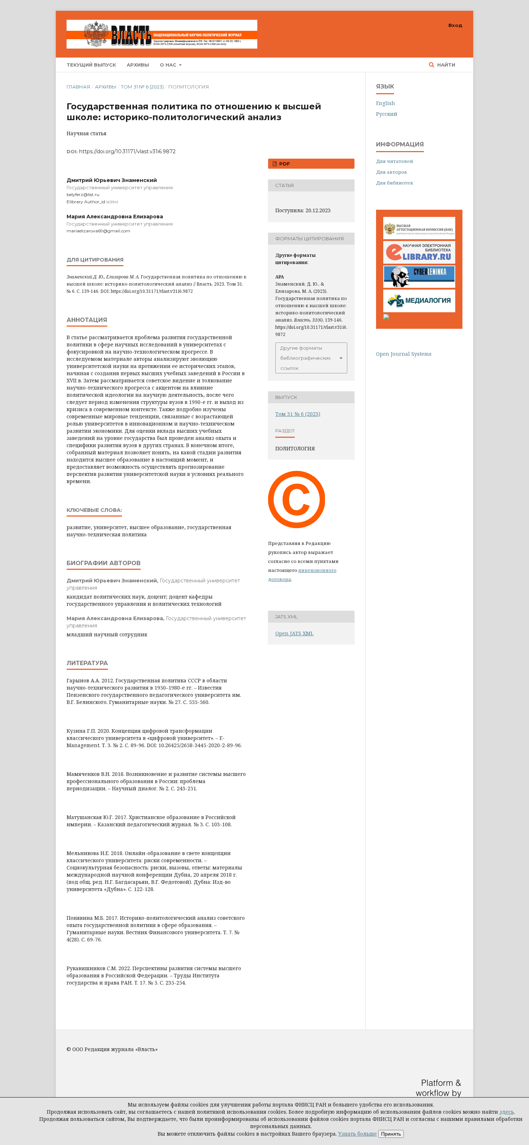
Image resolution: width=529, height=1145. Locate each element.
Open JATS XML (294, 633)
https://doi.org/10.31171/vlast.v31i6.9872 (127, 151)
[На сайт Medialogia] (419, 310)
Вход (455, 25)
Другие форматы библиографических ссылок (305, 358)
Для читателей (394, 161)
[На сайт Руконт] (386, 317)
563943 (112, 202)
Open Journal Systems (403, 353)
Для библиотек (394, 183)
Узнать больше (357, 1133)
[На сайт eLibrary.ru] (419, 261)
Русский (386, 113)
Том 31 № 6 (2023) (142, 87)
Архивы (138, 65)
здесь (506, 1111)
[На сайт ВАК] (419, 237)
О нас (169, 65)
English (385, 103)
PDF (284, 164)
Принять (391, 1134)
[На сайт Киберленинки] (419, 285)
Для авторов (391, 172)
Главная (78, 87)
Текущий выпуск (91, 65)
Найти (445, 65)
